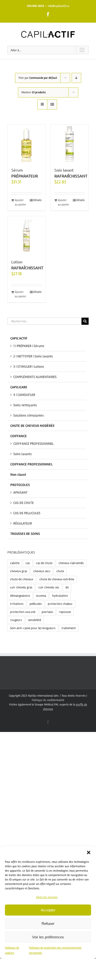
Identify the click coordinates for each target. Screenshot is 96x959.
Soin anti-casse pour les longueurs (32, 628)
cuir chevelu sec (48, 587)
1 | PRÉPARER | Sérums (28, 346)
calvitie (14, 563)
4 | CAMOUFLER (24, 395)
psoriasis (47, 612)
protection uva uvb (22, 612)
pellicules (36, 604)
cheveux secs (41, 571)
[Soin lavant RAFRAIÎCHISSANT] (69, 143)
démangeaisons (20, 596)
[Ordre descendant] (76, 78)
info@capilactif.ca (58, 6)
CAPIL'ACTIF (18, 338)
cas (28, 563)
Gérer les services (47, 897)
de (67, 587)
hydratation (60, 596)
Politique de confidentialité (48, 700)
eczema (41, 596)
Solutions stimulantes (28, 415)
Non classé (18, 475)
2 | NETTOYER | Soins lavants (33, 356)
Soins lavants (22, 454)
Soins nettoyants (25, 405)
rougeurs (16, 620)
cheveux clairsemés (71, 563)
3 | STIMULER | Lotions (28, 367)
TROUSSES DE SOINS (25, 534)
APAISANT (20, 492)
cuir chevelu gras (21, 587)
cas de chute (44, 563)
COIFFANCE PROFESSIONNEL (33, 444)
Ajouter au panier (20, 202)
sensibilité (34, 620)
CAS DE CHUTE (23, 503)
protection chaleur (60, 604)
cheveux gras (18, 571)
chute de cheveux (21, 579)
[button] (88, 852)
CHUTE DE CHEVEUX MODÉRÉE (32, 426)
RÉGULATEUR (22, 523)
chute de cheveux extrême (56, 579)
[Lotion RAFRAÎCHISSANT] (26, 235)
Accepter (48, 910)
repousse (65, 612)
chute (60, 571)
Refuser (48, 923)
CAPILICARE (18, 387)
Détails (37, 200)
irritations (16, 604)
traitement (69, 628)
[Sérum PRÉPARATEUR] (26, 143)
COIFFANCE (18, 436)
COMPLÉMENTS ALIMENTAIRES (35, 377)
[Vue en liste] (52, 104)
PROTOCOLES (20, 485)
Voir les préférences (48, 937)
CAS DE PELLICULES (26, 513)
